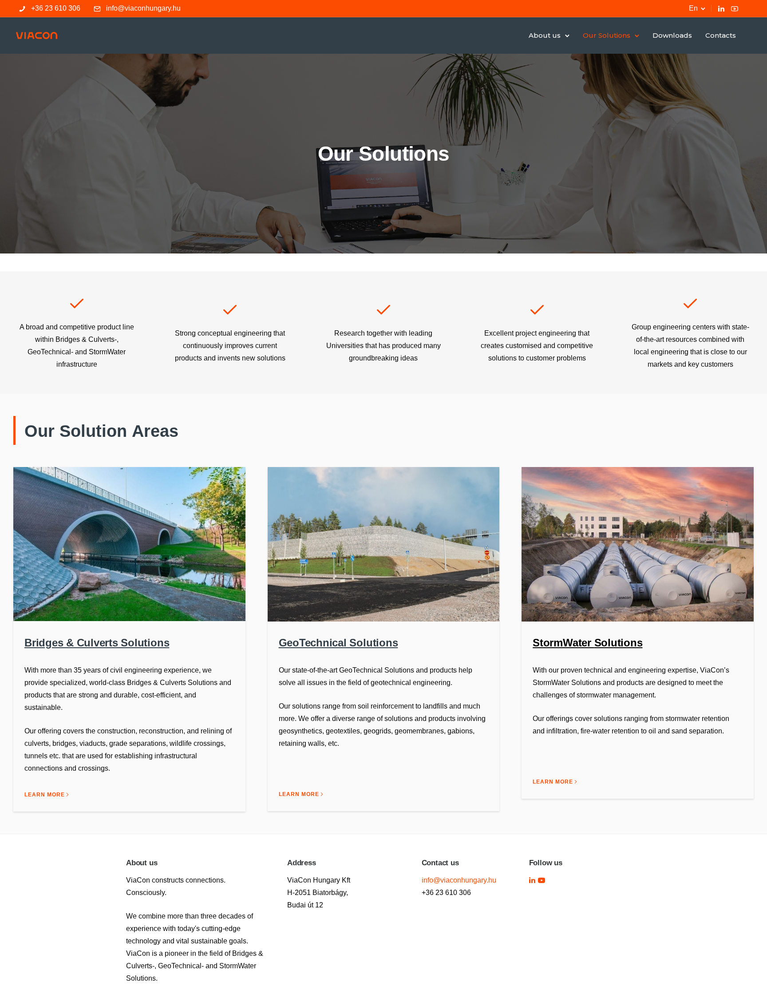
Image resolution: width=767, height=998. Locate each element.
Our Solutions (606, 35)
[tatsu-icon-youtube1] (541, 880)
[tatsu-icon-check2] (77, 303)
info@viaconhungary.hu (143, 8)
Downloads (672, 35)
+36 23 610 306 (55, 8)
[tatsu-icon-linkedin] (721, 8)
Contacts (720, 35)
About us (545, 35)
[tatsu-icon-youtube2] (734, 8)
